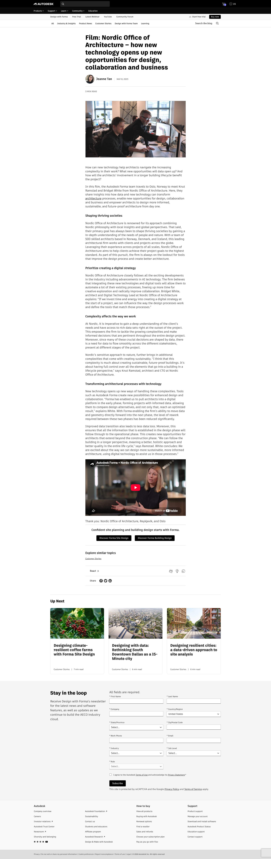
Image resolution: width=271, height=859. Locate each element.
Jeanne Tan (104, 79)
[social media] (41, 841)
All (52, 23)
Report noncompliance (104, 854)
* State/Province (116, 722)
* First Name (115, 696)
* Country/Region (175, 709)
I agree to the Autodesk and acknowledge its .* (149, 776)
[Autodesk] (43, 4)
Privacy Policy (171, 789)
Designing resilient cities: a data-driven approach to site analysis (193, 650)
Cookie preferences (86, 854)
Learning (145, 23)
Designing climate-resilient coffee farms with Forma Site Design (74, 650)
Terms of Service (193, 789)
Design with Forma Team (126, 23)
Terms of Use (142, 774)
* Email (170, 735)
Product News (85, 23)
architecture (93, 198)
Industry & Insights (66, 23)
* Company (114, 709)
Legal (128, 854)
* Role (112, 761)
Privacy (37, 854)
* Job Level (172, 748)
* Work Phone (115, 735)
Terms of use (120, 854)
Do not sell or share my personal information (59, 854)
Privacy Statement (176, 774)
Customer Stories (103, 23)
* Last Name (172, 696)
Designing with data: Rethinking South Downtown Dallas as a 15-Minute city (134, 652)
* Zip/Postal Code (175, 722)
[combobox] (85, 4)
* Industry (114, 748)
